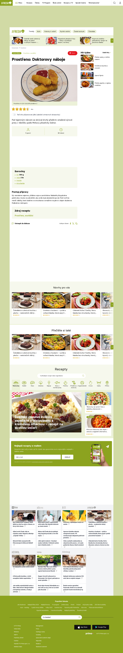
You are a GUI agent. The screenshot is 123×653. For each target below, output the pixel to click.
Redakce (38, 643)
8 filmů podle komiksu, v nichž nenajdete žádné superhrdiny (22, 577)
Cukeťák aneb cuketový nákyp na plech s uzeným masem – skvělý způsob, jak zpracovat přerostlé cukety (32, 43)
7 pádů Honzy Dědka (37, 607)
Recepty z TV (68, 3)
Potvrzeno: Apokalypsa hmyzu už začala (73, 523)
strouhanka (20, 183)
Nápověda (38, 640)
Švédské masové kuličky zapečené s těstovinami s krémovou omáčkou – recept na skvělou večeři (39, 422)
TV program (55, 604)
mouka (18, 180)
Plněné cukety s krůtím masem (102, 58)
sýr (17, 175)
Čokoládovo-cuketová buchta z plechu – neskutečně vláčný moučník (24, 311)
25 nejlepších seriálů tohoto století (23, 567)
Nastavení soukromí (41, 646)
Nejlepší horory (45, 604)
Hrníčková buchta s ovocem (101, 67)
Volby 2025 (49, 607)
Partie (72, 604)
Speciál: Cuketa (81, 3)
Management (39, 626)
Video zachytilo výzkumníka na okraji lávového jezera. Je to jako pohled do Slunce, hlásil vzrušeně (73, 543)
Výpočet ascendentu (42, 610)
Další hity (106, 52)
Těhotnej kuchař (93, 3)
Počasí (78, 604)
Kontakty (38, 634)
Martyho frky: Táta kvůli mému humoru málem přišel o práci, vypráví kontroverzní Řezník (47, 569)
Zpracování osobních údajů (43, 637)
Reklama (16, 631)
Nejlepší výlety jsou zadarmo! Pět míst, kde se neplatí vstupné (73, 577)
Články (37, 3)
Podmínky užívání (18, 637)
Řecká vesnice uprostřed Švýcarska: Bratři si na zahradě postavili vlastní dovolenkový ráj (73, 587)
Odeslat (67, 457)
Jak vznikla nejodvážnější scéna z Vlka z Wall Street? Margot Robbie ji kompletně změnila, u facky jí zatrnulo (23, 588)
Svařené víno (58, 607)
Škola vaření (57, 3)
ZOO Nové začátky (100, 604)
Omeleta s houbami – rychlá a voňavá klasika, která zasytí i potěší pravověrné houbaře (54, 311)
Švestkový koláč (82, 610)
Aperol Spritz (99, 75)
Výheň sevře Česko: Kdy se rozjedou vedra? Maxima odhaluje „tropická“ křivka (23, 533)
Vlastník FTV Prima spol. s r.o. (22, 643)
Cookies (16, 640)
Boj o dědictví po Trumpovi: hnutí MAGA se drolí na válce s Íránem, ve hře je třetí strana (23, 524)
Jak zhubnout (21, 604)
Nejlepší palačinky (69, 610)
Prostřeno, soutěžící (29, 53)
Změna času (65, 604)
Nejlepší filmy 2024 (33, 604)
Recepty (29, 3)
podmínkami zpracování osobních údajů (42, 462)
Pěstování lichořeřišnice (96, 607)
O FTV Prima (17, 626)
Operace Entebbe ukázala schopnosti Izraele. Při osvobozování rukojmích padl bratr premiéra (73, 534)
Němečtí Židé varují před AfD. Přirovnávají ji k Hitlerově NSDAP (23, 542)
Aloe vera (84, 607)
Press (37, 628)
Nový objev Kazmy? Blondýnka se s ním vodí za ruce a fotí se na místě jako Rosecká (48, 587)
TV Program (46, 3)
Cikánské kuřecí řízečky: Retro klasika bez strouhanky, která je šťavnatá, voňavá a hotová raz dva (84, 311)
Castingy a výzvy (40, 631)
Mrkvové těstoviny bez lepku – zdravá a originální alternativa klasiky (97, 432)
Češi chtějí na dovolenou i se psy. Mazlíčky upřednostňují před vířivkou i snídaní (73, 569)
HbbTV (16, 634)
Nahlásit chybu (18, 646)
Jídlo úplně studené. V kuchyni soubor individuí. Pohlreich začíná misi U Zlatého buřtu (48, 543)
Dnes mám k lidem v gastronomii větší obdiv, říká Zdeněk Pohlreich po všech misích (48, 524)
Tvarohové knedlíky (56, 610)
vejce (18, 178)
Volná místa (17, 628)
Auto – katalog (24, 607)
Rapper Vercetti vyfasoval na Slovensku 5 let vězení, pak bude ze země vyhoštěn (49, 578)
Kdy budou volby (88, 604)
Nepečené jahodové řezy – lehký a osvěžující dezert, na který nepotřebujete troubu (66, 41)
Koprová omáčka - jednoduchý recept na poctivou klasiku (99, 40)
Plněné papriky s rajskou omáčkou (103, 84)
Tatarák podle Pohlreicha (71, 607)
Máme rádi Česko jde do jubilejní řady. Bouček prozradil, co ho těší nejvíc (48, 533)
